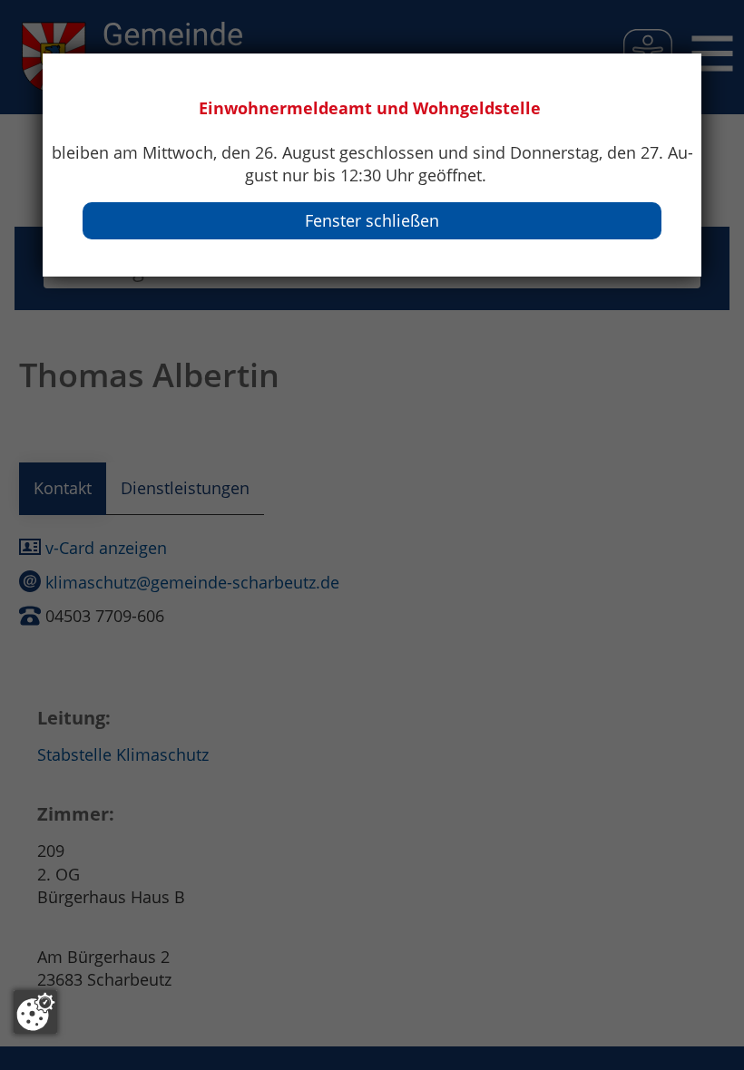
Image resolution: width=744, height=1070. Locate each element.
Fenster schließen (372, 220)
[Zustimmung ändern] (35, 1012)
